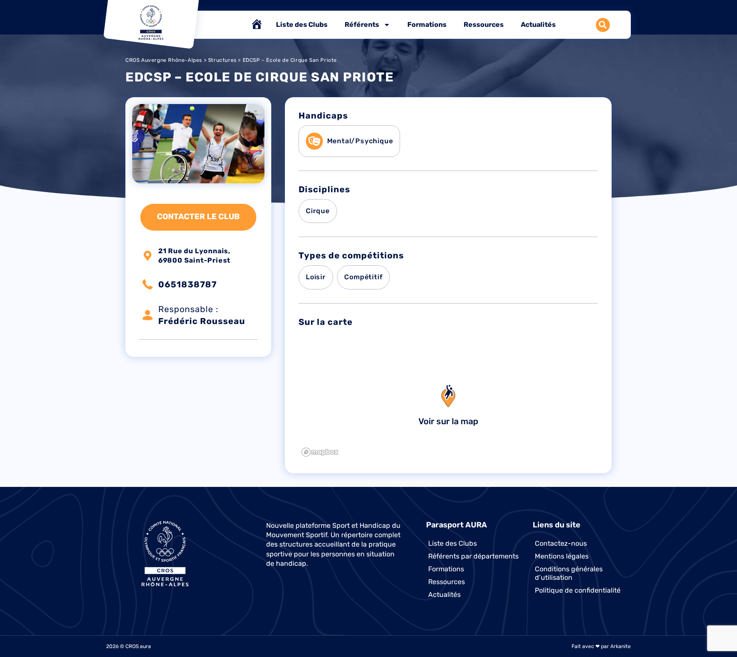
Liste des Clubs (302, 24)
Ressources (484, 24)
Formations (427, 24)
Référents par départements (473, 556)
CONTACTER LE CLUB (198, 216)
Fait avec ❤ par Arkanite (601, 646)
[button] (603, 25)
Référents (362, 24)
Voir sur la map (448, 421)
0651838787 (187, 284)
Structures (222, 60)
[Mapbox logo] (320, 452)
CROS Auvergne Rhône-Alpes (163, 60)
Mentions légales (562, 556)
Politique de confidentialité (578, 590)
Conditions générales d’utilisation (569, 573)
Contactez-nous (561, 543)
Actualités (538, 24)
